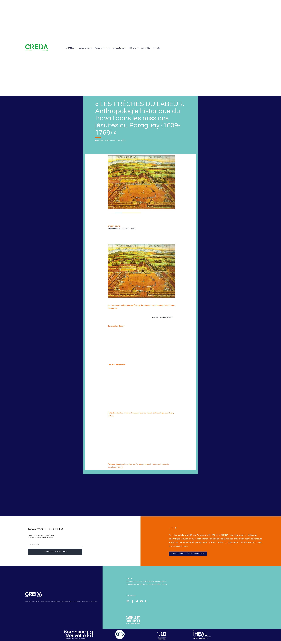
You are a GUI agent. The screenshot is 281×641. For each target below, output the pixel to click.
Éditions (133, 48)
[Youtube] (141, 601)
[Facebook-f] (132, 601)
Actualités (145, 48)
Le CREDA (70, 48)
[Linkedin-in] (146, 601)
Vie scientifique (101, 48)
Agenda (156, 48)
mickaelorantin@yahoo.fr (162, 317)
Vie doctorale (118, 48)
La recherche (84, 48)
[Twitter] (137, 601)
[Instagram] (128, 601)
